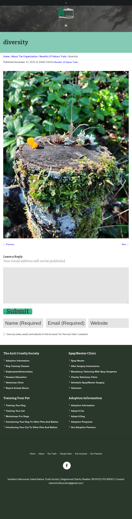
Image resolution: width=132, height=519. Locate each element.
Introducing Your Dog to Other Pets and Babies (32, 422)
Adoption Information (17, 360)
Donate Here (66, 454)
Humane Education (16, 377)
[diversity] (66, 154)
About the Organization (24, 56)
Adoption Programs (81, 422)
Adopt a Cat (77, 411)
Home (6, 56)
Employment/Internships (19, 371)
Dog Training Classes (17, 366)
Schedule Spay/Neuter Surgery (87, 382)
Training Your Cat (15, 411)
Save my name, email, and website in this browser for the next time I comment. (47, 334)
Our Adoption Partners (83, 427)
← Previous (8, 244)
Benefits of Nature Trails (52, 56)
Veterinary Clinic (15, 382)
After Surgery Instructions (85, 366)
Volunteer (76, 388)
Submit (17, 311)
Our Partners (96, 454)
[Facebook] (67, 466)
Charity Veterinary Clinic (84, 377)
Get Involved (81, 454)
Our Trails (52, 454)
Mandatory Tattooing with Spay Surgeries (94, 371)
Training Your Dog (16, 405)
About (41, 454)
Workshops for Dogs (17, 416)
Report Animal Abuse (17, 388)
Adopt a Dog (78, 416)
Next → (125, 244)
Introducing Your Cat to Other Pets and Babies (31, 427)
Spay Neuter (77, 360)
